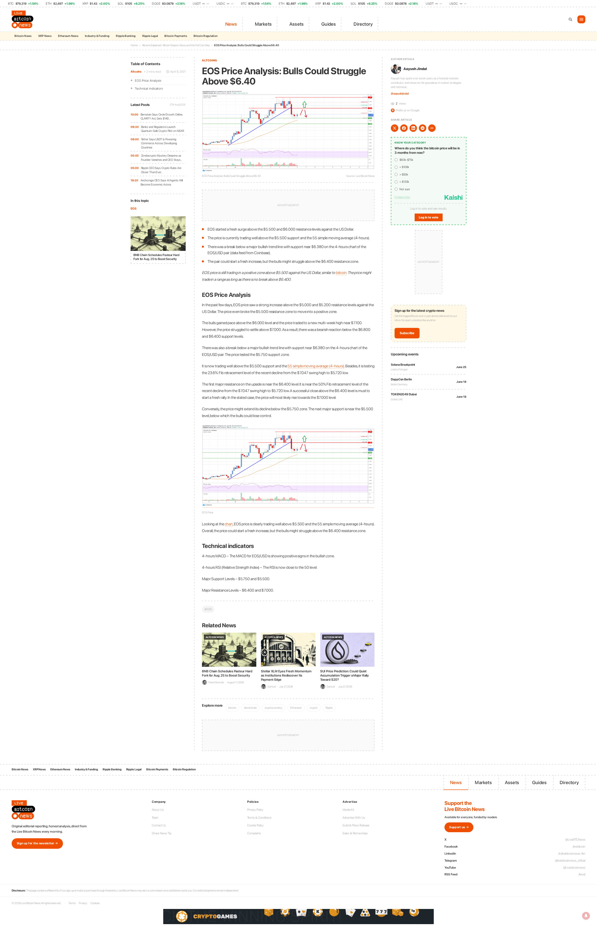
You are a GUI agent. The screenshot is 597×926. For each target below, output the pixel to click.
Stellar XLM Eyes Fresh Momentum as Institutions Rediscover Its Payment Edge (286, 675)
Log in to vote (428, 217)
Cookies (94, 903)
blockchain (250, 707)
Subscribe (407, 333)
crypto (313, 707)
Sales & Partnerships (355, 833)
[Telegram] (422, 128)
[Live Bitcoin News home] (23, 19)
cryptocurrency (274, 707)
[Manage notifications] (586, 915)
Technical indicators (149, 88)
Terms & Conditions (259, 817)
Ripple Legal (150, 36)
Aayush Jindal (415, 69)
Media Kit (348, 809)
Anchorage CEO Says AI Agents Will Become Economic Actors (162, 182)
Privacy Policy (255, 809)
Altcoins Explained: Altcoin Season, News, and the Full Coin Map (176, 45)
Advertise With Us (354, 817)
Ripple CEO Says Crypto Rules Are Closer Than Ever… (161, 170)
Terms (72, 903)
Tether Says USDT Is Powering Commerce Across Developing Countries (159, 143)
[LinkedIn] (413, 128)
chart (229, 524)
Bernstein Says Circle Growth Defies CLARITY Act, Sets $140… (162, 116)
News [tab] (231, 24)
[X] (394, 128)
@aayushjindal (400, 93)
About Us (157, 809)
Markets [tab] (263, 24)
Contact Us (159, 825)
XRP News (45, 36)
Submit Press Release (356, 825)
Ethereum (296, 707)
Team (155, 817)
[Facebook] (404, 128)
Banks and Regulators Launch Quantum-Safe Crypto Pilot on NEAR (162, 129)
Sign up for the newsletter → (37, 843)
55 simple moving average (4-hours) (316, 366)
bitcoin (341, 272)
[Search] (570, 19)
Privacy (83, 903)
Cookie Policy (255, 825)
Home (134, 45)
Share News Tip (161, 833)
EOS (133, 208)
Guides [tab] (328, 24)
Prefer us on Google (405, 110)
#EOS (208, 609)
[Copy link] (432, 128)
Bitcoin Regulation (206, 36)
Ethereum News (68, 36)
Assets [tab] (296, 24)
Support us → (459, 827)
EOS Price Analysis (148, 80)
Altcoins (136, 71)
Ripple (329, 707)
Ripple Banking (125, 36)
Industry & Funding (97, 36)
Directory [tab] (363, 24)
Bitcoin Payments (175, 36)
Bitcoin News (23, 36)
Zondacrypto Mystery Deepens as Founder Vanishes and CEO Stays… (161, 157)
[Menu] (581, 19)
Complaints (254, 833)
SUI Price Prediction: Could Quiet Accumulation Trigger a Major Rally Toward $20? (344, 675)
